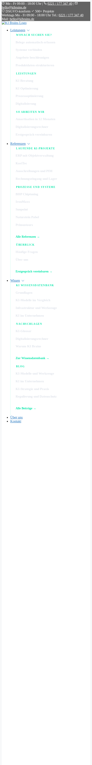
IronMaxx (23, 201)
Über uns (22, 259)
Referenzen (18, 143)
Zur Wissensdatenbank (30, 358)
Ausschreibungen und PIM (34, 171)
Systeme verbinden (29, 49)
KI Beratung (24, 80)
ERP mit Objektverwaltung (35, 155)
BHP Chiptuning (27, 194)
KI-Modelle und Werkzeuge (35, 373)
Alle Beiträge (24, 408)
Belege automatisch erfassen (35, 42)
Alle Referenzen (26, 236)
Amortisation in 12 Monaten (35, 119)
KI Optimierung (27, 88)
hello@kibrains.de (14, 7)
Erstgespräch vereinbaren (34, 134)
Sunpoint (22, 209)
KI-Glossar (23, 331)
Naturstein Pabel (27, 217)
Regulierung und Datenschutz (36, 396)
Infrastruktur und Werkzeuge (36, 308)
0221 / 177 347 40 (59, 3)
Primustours (24, 225)
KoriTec (21, 163)
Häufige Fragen (27, 252)
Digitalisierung (26, 103)
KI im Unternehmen (30, 315)
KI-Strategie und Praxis (32, 389)
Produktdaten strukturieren (35, 65)
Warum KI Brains (28, 346)
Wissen (15, 280)
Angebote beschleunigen (32, 57)
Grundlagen (24, 292)
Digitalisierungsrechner (32, 127)
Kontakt (15, 421)
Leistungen (17, 30)
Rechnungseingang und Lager (36, 178)
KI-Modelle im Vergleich (33, 300)
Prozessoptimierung (29, 96)
